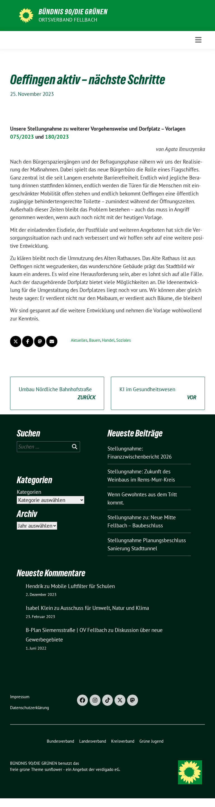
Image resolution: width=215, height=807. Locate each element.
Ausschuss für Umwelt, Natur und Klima (104, 608)
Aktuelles (79, 340)
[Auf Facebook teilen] (27, 341)
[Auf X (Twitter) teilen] (15, 341)
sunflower (53, 769)
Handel (108, 340)
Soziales (123, 340)
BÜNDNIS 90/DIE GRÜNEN (73, 12)
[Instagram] (95, 700)
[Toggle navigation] (198, 40)
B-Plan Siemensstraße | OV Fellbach (66, 630)
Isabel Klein (39, 608)
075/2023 (22, 136)
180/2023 (57, 136)
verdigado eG (107, 769)
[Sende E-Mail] (51, 341)
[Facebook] (82, 700)
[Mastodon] (132, 700)
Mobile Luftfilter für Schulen (83, 586)
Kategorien (29, 492)
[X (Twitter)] (119, 700)
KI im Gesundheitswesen (158, 393)
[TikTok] (107, 700)
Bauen (94, 340)
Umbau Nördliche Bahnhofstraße (57, 393)
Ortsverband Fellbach (68, 19)
